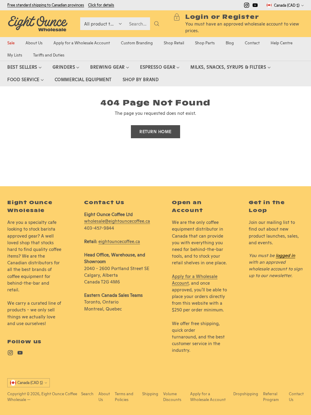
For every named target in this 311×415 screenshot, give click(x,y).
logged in (285, 255)
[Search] (156, 23)
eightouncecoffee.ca (119, 241)
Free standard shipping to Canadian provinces (45, 5)
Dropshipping (245, 393)
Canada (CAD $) (286, 5)
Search (87, 393)
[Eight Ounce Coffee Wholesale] (37, 23)
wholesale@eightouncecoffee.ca (117, 221)
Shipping (150, 393)
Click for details (101, 5)
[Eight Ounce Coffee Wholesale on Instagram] (247, 6)
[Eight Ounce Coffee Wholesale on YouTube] (255, 6)
